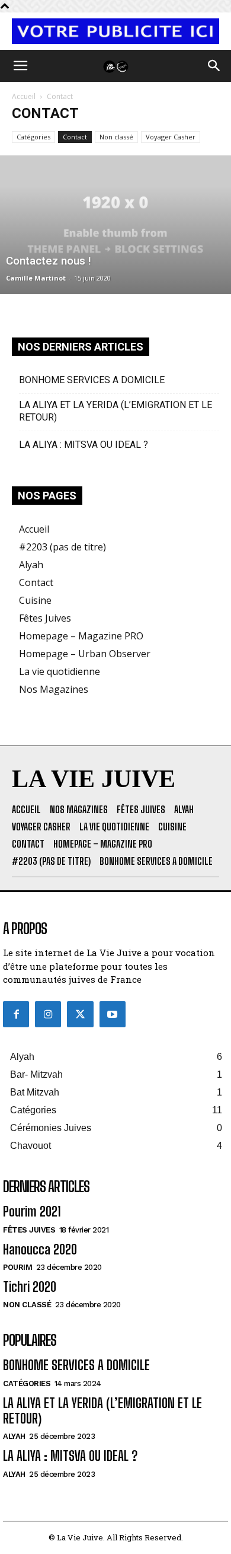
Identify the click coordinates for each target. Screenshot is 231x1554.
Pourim (17, 1267)
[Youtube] (113, 1014)
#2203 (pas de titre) (62, 546)
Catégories (33, 136)
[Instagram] (48, 1014)
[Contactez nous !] (115, 224)
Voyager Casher (170, 136)
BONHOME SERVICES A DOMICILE (92, 380)
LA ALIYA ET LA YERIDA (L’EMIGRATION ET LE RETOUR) (115, 411)
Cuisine (35, 600)
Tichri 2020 (29, 1287)
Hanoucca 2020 (40, 1249)
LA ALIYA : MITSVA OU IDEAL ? (83, 444)
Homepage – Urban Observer (84, 653)
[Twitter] (80, 1014)
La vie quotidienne (59, 671)
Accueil (24, 96)
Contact (75, 136)
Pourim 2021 (32, 1211)
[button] (20, 66)
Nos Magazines (53, 689)
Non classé (116, 136)
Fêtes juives (29, 1229)
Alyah (31, 564)
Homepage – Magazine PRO (81, 635)
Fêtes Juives (45, 618)
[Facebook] (16, 1014)
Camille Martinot (36, 277)
